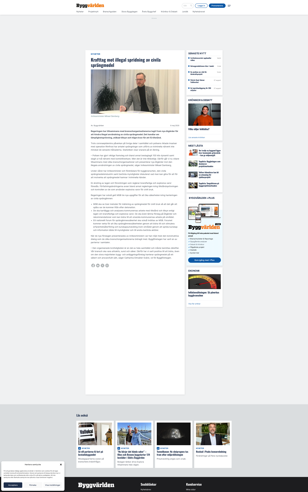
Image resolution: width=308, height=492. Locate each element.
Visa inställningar (52, 485)
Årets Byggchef (149, 11)
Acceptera (13, 485)
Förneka (32, 485)
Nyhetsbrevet (199, 11)
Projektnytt (93, 11)
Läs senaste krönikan (196, 137)
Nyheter (80, 11)
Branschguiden (109, 11)
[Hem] (90, 5)
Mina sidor (191, 489)
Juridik (185, 11)
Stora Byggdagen (129, 11)
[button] (61, 464)
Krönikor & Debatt (169, 11)
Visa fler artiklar (194, 304)
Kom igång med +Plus (205, 260)
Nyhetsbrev (146, 489)
